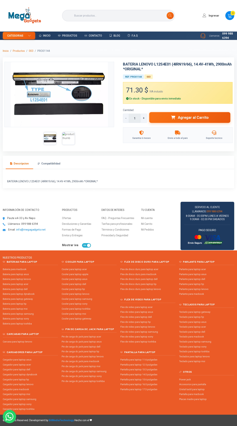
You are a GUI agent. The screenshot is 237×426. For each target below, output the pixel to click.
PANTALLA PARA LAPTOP (140, 352)
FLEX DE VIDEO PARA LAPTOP (142, 299)
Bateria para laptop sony (16, 318)
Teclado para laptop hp (191, 317)
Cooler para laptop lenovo (75, 294)
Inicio (47, 35)
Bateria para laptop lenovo (17, 279)
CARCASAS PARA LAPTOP (23, 333)
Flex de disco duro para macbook (138, 274)
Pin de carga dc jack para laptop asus (82, 341)
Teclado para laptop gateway (194, 312)
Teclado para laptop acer (192, 326)
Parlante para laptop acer (192, 269)
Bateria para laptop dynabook (18, 294)
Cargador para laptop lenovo (18, 384)
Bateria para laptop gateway (18, 299)
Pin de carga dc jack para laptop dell (81, 346)
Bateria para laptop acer (15, 284)
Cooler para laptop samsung (77, 299)
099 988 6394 (227, 36)
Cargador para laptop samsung (19, 399)
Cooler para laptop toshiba (76, 308)
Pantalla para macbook (191, 394)
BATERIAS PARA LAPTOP (22, 261)
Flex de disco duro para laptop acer (139, 269)
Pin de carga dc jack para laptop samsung (84, 371)
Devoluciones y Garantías (76, 223)
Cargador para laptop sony (17, 404)
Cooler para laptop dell (74, 284)
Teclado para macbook (191, 336)
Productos (69, 35)
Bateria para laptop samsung (18, 313)
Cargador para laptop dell (16, 369)
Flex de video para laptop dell (136, 317)
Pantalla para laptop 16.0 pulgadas (138, 384)
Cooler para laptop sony (74, 303)
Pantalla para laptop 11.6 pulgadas (138, 359)
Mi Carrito (146, 223)
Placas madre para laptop (193, 399)
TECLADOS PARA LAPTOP (199, 304)
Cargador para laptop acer (17, 364)
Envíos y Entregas (72, 235)
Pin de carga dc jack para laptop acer (81, 336)
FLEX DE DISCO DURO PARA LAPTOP (146, 261)
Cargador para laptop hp (16, 379)
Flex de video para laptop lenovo (137, 326)
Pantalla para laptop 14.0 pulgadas (138, 374)
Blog (117, 35)
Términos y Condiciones (115, 229)
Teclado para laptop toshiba (194, 351)
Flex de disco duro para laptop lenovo (140, 289)
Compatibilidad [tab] (50, 163)
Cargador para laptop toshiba (18, 409)
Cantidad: (128, 110)
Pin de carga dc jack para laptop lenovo (83, 356)
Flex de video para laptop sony (136, 336)
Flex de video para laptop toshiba (138, 341)
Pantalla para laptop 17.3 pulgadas (138, 389)
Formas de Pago (71, 229)
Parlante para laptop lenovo (193, 289)
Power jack (185, 379)
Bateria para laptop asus (16, 274)
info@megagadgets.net (31, 229)
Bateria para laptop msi (15, 308)
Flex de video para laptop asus (136, 312)
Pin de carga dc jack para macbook (80, 361)
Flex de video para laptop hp (135, 322)
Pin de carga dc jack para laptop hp (80, 351)
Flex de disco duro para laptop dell (139, 279)
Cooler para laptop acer (74, 269)
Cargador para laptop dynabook (20, 374)
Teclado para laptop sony (192, 346)
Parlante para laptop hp (191, 284)
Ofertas (66, 218)
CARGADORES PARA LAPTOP (25, 352)
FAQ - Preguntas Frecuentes (117, 218)
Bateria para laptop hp (14, 303)
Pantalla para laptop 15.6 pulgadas (138, 379)
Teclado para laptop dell (192, 331)
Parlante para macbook (191, 294)
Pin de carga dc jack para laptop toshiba (83, 381)
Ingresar (213, 15)
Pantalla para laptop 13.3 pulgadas (138, 369)
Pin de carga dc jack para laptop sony (82, 376)
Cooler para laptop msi (74, 313)
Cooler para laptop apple (75, 274)
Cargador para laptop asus (17, 359)
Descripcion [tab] (21, 163)
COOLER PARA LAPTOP (79, 261)
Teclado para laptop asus (192, 322)
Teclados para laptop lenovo (194, 356)
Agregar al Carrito (193, 117)
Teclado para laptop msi (192, 361)
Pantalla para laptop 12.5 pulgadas (138, 364)
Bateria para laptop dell (15, 289)
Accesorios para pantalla (192, 384)
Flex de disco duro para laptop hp (138, 284)
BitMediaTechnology (61, 420)
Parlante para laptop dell (192, 279)
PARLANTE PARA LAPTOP (199, 261)
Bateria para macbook (14, 269)
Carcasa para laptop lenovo (17, 341)
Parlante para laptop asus (192, 274)
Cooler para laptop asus (74, 279)
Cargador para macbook (16, 389)
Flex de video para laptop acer (136, 307)
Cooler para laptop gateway (76, 318)
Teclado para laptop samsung (195, 341)
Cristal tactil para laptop (192, 389)
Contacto (95, 35)
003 (31, 50)
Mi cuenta (147, 218)
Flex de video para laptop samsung (139, 331)
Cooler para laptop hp (73, 289)
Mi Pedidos (147, 229)
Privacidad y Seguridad (114, 235)
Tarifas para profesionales (116, 223)
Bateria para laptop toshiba (17, 323)
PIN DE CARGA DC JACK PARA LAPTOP (89, 329)
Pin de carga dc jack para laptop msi (81, 366)
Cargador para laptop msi (16, 394)
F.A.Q (135, 35)
